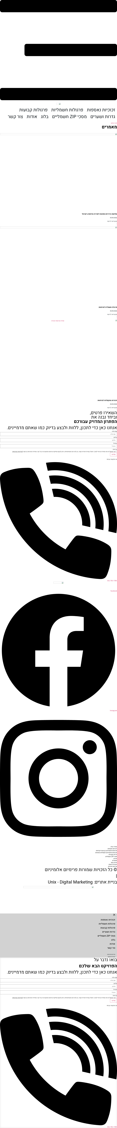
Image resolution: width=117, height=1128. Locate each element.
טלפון (115, 437)
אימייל (115, 443)
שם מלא (114, 431)
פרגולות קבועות (33, 110)
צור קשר (15, 117)
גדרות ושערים (102, 117)
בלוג (44, 117)
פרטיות (115, 449)
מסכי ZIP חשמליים (69, 117)
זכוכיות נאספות (101, 110)
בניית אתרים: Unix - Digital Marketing (82, 882)
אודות (32, 117)
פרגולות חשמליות (67, 110)
